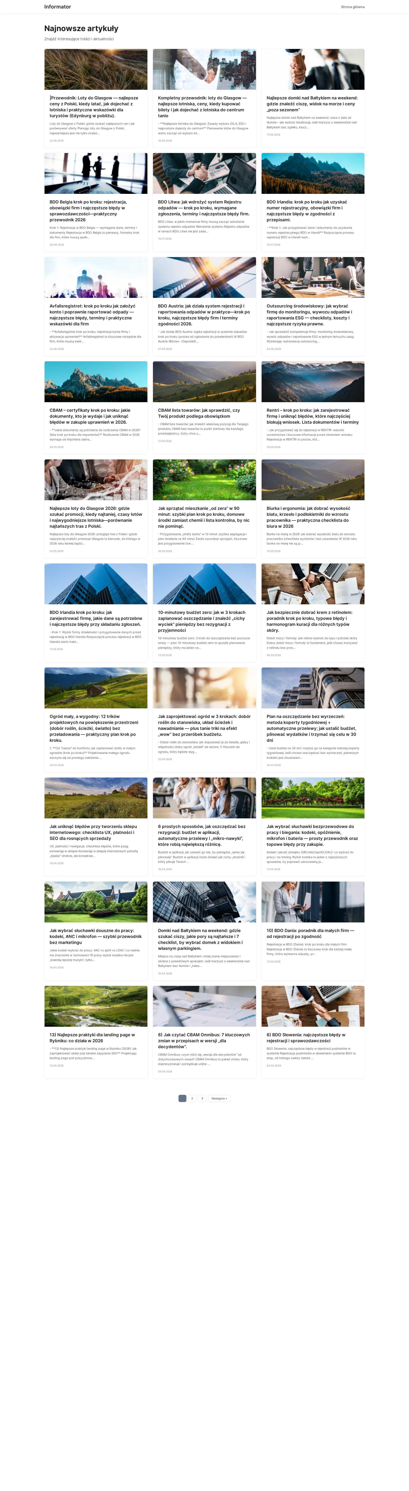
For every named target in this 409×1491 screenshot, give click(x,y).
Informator (57, 7)
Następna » (219, 1098)
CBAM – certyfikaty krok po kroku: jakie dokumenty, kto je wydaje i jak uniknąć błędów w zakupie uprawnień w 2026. (90, 416)
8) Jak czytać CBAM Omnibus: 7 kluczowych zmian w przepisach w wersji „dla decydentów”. (204, 1040)
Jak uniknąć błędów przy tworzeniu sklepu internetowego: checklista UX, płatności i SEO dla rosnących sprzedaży (93, 832)
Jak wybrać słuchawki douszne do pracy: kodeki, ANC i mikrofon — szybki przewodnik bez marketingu (96, 936)
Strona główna (353, 7)
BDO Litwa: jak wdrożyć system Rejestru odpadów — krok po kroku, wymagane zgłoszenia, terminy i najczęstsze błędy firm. (204, 207)
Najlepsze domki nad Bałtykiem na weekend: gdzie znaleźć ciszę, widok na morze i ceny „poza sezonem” (312, 103)
